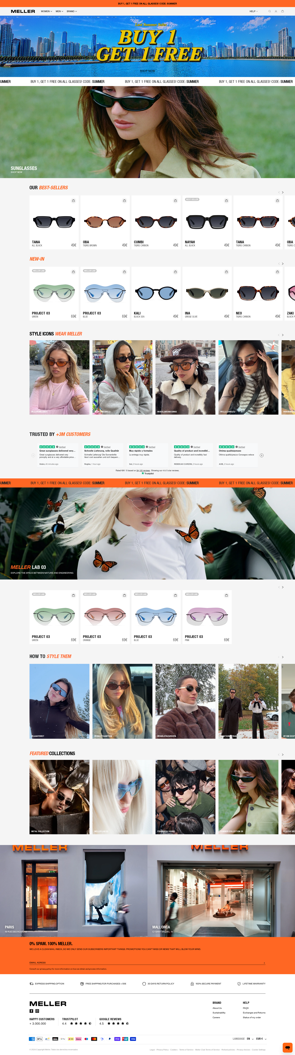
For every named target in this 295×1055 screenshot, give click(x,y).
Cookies (173, 1050)
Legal (152, 1050)
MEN (58, 11)
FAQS (246, 1008)
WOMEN (45, 11)
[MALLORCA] (74, 891)
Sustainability (219, 1012)
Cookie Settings (259, 1050)
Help (252, 11)
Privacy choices (243, 1050)
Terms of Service (186, 1050)
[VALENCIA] (221, 891)
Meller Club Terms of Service (207, 1050)
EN (248, 1038)
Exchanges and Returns (254, 1012)
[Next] (282, 335)
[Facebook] (31, 1011)
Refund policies (228, 1050)
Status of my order (252, 1017)
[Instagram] (37, 1011)
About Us (217, 1008)
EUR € (259, 1038)
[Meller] (23, 11)
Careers (216, 1017)
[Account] (275, 11)
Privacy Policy (163, 1050)
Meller (47, 1050)
